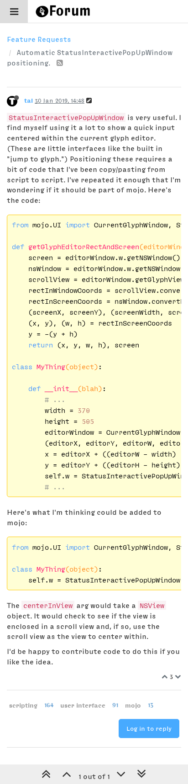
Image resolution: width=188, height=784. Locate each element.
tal (28, 100)
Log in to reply (149, 728)
